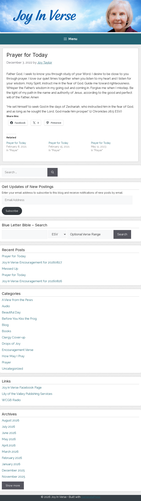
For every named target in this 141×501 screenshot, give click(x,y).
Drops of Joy (11, 343)
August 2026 (10, 420)
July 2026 (8, 426)
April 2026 (9, 445)
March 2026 (10, 451)
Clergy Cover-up (13, 337)
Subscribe (12, 210)
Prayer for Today (16, 142)
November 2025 (13, 476)
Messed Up (10, 268)
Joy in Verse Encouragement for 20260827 (32, 262)
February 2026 (12, 458)
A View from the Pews (17, 300)
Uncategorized (12, 368)
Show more (13, 485)
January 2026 (11, 464)
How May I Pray (13, 356)
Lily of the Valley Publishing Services (27, 394)
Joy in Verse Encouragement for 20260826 (32, 281)
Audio (6, 306)
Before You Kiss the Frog (19, 318)
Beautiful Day (11, 312)
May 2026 (9, 439)
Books (6, 331)
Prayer (6, 362)
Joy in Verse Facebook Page (22, 387)
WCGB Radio (11, 400)
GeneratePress (90, 497)
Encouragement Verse (17, 350)
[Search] (52, 172)
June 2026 (9, 433)
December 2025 (13, 470)
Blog (5, 325)
